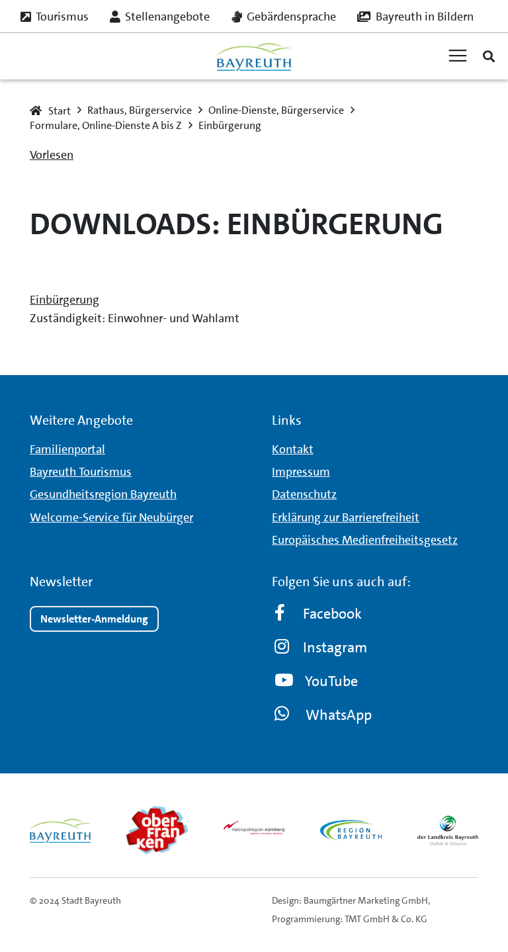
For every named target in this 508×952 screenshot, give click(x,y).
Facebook (332, 613)
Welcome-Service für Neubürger (111, 517)
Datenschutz (304, 494)
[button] (489, 56)
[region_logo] (350, 830)
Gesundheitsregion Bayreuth (103, 494)
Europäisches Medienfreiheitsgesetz (365, 540)
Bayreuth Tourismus (81, 472)
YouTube (331, 681)
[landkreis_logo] (447, 830)
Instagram (335, 647)
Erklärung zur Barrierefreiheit (345, 517)
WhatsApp (339, 714)
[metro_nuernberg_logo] (254, 830)
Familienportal (67, 449)
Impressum (301, 472)
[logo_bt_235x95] (253, 56)
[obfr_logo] (156, 830)
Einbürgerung (64, 300)
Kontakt (293, 449)
